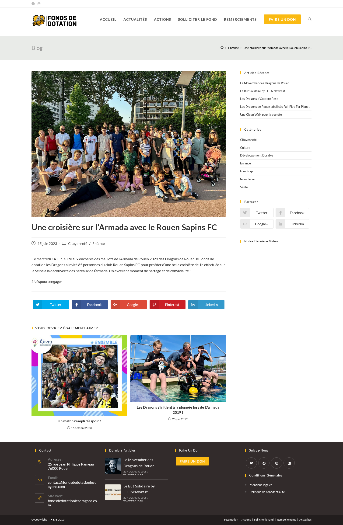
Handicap (246, 171)
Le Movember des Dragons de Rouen (264, 83)
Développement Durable (256, 155)
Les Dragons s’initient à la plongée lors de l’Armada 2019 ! (178, 409)
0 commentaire (133, 474)
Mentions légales (261, 485)
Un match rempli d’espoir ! (79, 421)
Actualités (305, 519)
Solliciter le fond (264, 519)
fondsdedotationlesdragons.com (72, 502)
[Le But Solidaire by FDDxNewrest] (113, 492)
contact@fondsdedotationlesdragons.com (73, 484)
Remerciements (286, 519)
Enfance (98, 244)
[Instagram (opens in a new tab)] (39, 3)
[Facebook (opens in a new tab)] (34, 3)
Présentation (230, 519)
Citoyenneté (77, 244)
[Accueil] (222, 48)
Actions (246, 519)
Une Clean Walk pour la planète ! (262, 114)
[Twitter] (251, 463)
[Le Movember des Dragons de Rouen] (113, 466)
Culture (245, 148)
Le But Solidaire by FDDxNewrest (262, 91)
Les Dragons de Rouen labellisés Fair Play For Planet (275, 106)
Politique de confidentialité (267, 492)
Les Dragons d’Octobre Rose (259, 99)
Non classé (247, 179)
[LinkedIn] (289, 463)
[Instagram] (276, 463)
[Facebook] (264, 463)
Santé (244, 187)
